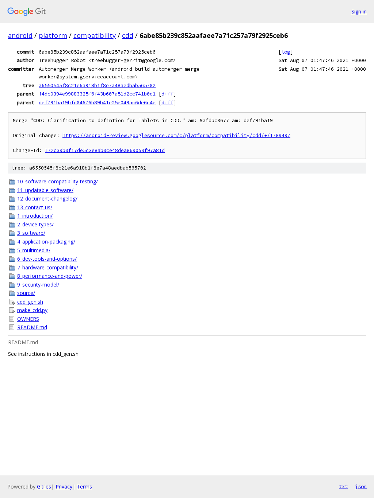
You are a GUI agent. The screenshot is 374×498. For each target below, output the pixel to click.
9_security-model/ (38, 284)
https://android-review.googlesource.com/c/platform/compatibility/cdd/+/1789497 (176, 135)
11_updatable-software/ (45, 190)
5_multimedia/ (33, 250)
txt (343, 486)
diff (167, 93)
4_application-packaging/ (46, 241)
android (20, 35)
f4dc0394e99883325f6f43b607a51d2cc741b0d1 (97, 93)
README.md (32, 327)
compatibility (94, 35)
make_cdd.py (32, 310)
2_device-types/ (35, 224)
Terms (84, 486)
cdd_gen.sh (30, 301)
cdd (127, 35)
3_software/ (31, 232)
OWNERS (28, 318)
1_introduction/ (35, 215)
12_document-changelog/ (47, 198)
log (285, 51)
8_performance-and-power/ (49, 275)
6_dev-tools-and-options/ (47, 258)
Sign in (359, 11)
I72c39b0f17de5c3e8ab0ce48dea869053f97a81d (105, 150)
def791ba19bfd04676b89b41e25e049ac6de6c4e (97, 102)
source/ (26, 292)
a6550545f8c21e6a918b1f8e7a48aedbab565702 (97, 85)
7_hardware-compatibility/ (47, 267)
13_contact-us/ (34, 207)
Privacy (64, 486)
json (361, 486)
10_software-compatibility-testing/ (57, 181)
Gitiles (44, 486)
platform (53, 35)
